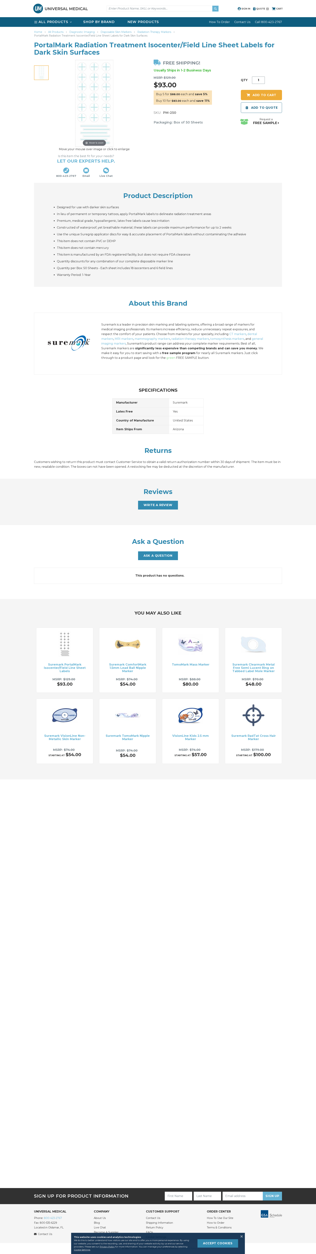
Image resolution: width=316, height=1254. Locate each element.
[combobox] (163, 9)
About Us (100, 1218)
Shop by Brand (99, 22)
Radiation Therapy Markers (154, 32)
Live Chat (100, 1227)
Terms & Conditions (219, 1227)
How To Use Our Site (220, 1218)
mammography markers (152, 339)
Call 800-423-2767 (268, 22)
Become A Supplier (106, 1232)
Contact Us (242, 22)
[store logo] (60, 8)
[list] (158, 22)
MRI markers (124, 339)
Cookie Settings (82, 1249)
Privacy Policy (107, 1246)
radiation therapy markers (190, 339)
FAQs (149, 1232)
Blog (97, 1222)
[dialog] (158, 1243)
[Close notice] (240, 1236)
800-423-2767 (53, 1218)
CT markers (237, 334)
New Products (143, 22)
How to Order (215, 1222)
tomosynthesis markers (227, 339)
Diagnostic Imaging (82, 32)
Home (38, 32)
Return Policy (154, 1227)
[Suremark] (72, 343)
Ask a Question (158, 555)
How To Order (219, 22)
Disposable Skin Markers (116, 32)
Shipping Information (159, 1222)
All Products (56, 32)
